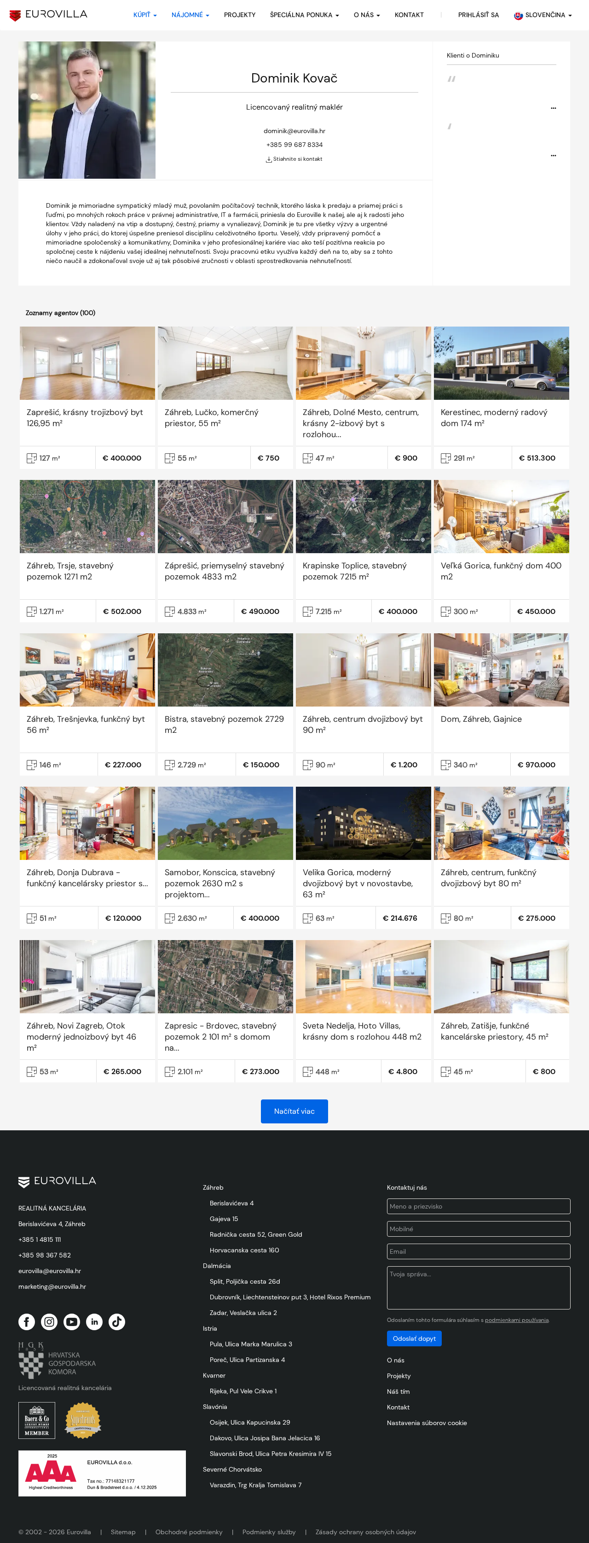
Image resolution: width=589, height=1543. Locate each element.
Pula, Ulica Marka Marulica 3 (251, 1344)
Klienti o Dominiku (473, 55)
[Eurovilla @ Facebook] (26, 1322)
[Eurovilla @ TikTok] (117, 1322)
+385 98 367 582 (44, 1255)
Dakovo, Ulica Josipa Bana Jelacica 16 (265, 1438)
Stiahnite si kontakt (297, 159)
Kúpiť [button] (142, 15)
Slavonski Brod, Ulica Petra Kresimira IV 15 (271, 1453)
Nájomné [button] (188, 15)
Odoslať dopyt (414, 1338)
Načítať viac (294, 1111)
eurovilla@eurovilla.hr (49, 1271)
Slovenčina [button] (546, 15)
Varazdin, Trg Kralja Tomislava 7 (255, 1485)
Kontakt (398, 1407)
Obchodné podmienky (189, 1532)
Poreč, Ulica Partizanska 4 (247, 1360)
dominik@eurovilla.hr (294, 131)
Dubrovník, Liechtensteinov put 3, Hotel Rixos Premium (290, 1297)
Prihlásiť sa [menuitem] (478, 15)
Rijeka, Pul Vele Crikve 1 (243, 1391)
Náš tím (398, 1391)
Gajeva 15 (224, 1219)
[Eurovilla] (48, 16)
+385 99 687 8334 (294, 144)
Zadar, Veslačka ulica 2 (243, 1313)
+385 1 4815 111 (39, 1239)
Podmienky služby (269, 1532)
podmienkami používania (517, 1320)
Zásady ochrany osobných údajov (366, 1532)
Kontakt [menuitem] (409, 15)
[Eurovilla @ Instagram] (49, 1322)
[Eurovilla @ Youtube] (72, 1322)
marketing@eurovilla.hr (52, 1286)
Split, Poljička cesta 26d (245, 1281)
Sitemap (123, 1532)
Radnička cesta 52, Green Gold (256, 1234)
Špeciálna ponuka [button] (302, 15)
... (553, 105)
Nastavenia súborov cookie (427, 1423)
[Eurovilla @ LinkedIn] (94, 1322)
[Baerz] (36, 1420)
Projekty (239, 15)
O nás (395, 1360)
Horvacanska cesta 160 (244, 1250)
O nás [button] (364, 15)
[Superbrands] (82, 1420)
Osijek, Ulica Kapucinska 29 (250, 1422)
